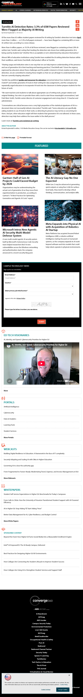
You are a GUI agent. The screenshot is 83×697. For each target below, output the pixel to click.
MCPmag (41, 633)
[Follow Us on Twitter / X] (64, 4)
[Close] (69, 675)
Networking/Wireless (41, 10)
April (79, 37)
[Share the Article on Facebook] (77, 21)
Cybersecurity (9, 413)
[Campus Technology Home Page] (12, 4)
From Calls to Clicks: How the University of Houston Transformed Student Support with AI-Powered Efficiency (41, 501)
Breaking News (7, 22)
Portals (9, 402)
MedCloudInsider (41, 636)
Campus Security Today (41, 623)
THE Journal (41, 668)
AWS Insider (41, 620)
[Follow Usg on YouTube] (73, 4)
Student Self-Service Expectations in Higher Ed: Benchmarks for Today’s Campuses (35, 494)
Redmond (41, 646)
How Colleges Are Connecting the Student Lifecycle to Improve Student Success (34, 562)
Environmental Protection (42, 627)
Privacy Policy (21, 298)
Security (73, 10)
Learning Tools (9, 425)
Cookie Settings (45, 689)
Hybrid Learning (25, 10)
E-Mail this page (9, 138)
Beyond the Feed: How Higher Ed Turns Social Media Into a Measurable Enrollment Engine (38, 537)
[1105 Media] (41, 609)
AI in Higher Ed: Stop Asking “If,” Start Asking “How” (23, 508)
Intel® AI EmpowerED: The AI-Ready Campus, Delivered (24, 545)
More (6, 390)
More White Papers (11, 521)
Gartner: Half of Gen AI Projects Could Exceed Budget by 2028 (20, 181)
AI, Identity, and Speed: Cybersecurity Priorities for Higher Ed (26, 339)
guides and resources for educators (32, 80)
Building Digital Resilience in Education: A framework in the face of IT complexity (34, 453)
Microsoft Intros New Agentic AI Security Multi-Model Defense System (20, 232)
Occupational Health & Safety (41, 639)
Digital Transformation (59, 10)
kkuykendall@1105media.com (65, 128)
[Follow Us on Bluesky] (67, 4)
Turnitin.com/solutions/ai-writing (26, 121)
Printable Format (26, 138)
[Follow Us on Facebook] (70, 4)
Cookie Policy (64, 684)
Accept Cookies (62, 689)
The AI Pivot (41, 665)
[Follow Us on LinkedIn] (61, 4)
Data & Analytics (10, 419)
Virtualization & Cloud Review (41, 672)
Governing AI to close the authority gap (19, 465)
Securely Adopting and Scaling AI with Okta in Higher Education (28, 459)
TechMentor (41, 659)
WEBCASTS (10, 449)
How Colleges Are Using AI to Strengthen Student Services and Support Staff (33, 570)
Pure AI (41, 643)
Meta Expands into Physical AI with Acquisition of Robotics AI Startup (63, 227)
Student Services (10, 431)
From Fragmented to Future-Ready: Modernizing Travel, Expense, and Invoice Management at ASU (41, 472)
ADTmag (41, 617)
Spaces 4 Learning (41, 656)
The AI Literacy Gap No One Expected (62, 179)
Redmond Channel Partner (41, 649)
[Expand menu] (80, 4)
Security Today (41, 652)
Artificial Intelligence (11, 406)
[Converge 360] (41, 601)
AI (16, 10)
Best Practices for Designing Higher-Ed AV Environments (25, 553)
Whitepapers (12, 489)
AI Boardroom (41, 614)
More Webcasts (10, 478)
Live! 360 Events (41, 630)
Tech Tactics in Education (41, 662)
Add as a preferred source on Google (51, 4)
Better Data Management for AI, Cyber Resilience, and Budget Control (30, 514)
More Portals (9, 437)
